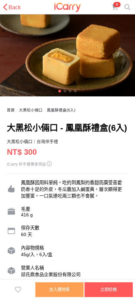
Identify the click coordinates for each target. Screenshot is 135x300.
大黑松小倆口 (31, 110)
